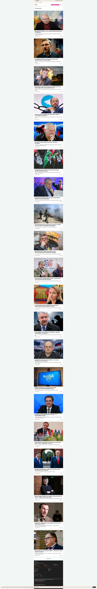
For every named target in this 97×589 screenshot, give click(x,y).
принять (94, 587)
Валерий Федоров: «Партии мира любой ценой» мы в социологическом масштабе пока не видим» (45, 252)
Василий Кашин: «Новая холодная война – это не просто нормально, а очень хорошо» (47, 360)
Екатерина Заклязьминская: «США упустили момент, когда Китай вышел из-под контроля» (47, 470)
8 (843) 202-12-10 (37, 565)
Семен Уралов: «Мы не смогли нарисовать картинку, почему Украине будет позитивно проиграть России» (48, 87)
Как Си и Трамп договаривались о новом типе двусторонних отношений (45, 471)
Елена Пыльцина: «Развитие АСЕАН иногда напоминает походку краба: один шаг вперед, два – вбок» (47, 306)
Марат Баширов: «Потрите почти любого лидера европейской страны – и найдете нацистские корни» (48, 497)
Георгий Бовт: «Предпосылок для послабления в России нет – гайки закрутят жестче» (48, 523)
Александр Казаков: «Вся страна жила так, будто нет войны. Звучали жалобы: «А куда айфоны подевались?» (48, 225)
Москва (39, 2)
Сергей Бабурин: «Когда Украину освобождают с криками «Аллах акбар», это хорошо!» (47, 333)
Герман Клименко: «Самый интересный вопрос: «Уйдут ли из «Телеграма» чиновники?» (47, 115)
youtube (37, 571)
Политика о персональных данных (38, 582)
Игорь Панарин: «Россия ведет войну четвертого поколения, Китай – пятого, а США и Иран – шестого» (48, 443)
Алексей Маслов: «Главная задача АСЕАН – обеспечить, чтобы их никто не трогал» (48, 551)
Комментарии (37, 91)
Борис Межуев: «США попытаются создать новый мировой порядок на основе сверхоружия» (47, 198)
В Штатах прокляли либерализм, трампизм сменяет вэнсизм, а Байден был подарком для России (48, 200)
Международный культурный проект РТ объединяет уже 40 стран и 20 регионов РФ (46, 390)
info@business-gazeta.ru (38, 566)
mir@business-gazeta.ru (47, 566)
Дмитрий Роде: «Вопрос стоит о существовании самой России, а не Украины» (48, 32)
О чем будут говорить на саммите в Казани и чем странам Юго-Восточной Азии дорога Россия (48, 307)
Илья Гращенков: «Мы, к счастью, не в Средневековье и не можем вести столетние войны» (46, 59)
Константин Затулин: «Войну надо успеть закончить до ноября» (46, 143)
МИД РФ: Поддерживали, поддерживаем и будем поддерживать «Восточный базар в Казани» (45, 388)
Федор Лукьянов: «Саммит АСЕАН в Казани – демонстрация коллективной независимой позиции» (48, 279)
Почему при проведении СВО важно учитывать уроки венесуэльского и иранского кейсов (47, 444)
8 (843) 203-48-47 (46, 565)
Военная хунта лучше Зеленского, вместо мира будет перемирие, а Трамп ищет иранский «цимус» (48, 498)
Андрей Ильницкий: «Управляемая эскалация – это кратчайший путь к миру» (46, 415)
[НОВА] (54, 4)
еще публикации (48, 558)
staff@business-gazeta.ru (56, 565)
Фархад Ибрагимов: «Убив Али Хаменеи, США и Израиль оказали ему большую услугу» (47, 170)
